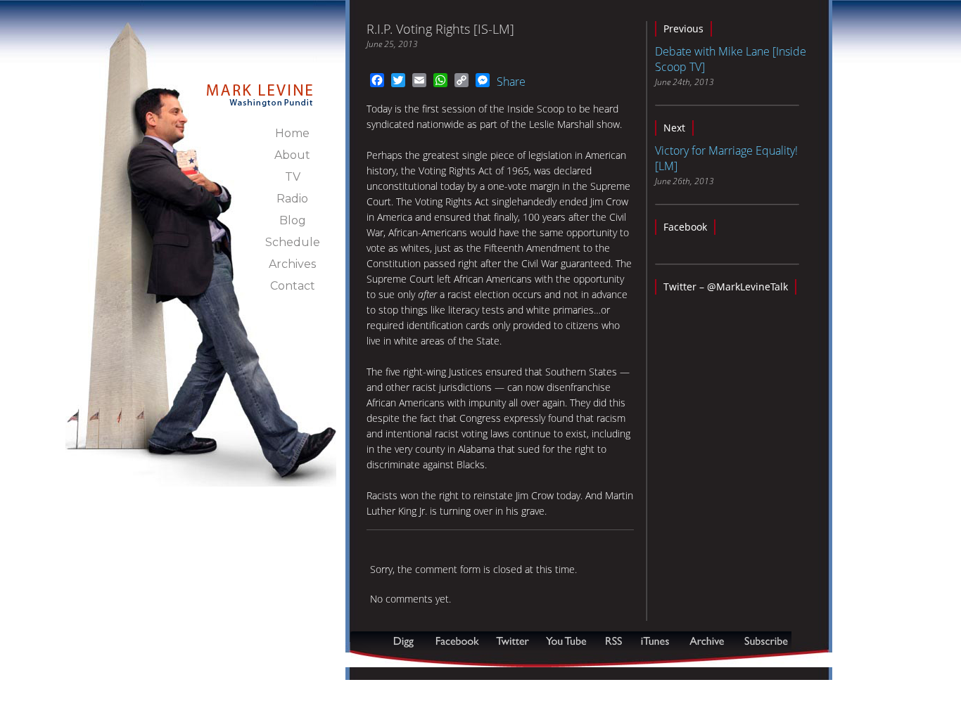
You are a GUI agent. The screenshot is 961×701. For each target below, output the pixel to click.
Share (511, 82)
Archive (706, 640)
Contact (292, 285)
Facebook (685, 226)
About (292, 155)
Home (292, 133)
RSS (613, 640)
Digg (407, 640)
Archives (292, 264)
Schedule (292, 242)
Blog (292, 220)
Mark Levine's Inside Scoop (260, 87)
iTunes (655, 640)
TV (292, 177)
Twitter (514, 640)
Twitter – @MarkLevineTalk (725, 286)
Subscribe (419, 659)
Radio (292, 198)
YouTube (567, 640)
